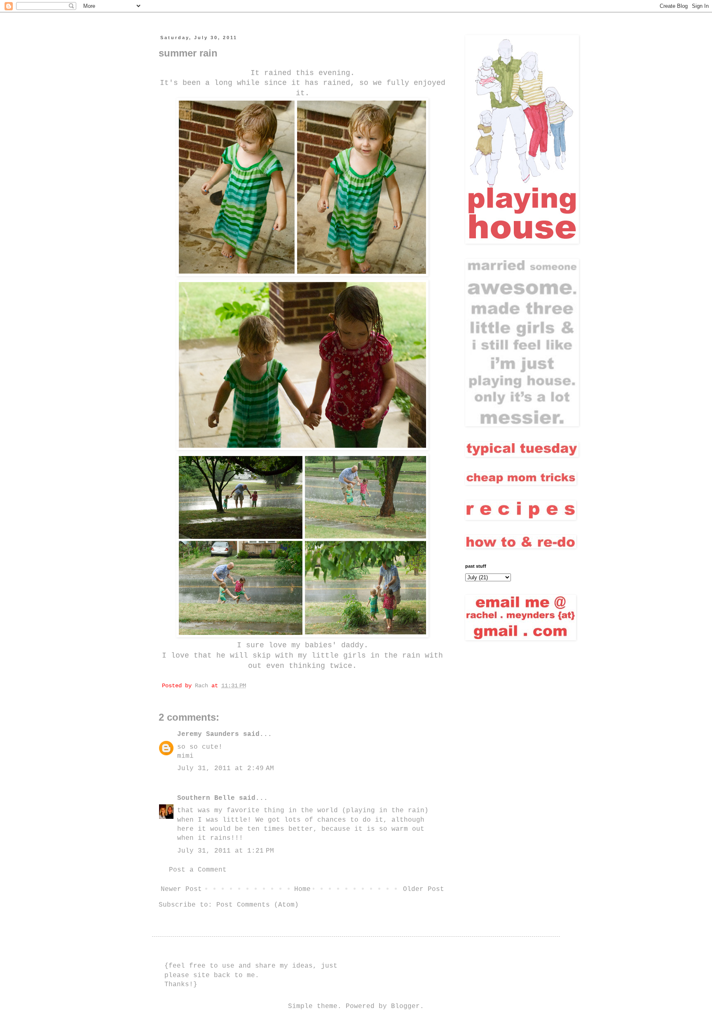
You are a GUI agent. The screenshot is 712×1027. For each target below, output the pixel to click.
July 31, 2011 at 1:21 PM (225, 851)
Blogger (405, 1006)
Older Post (423, 889)
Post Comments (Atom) (257, 905)
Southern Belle (206, 798)
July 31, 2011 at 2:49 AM (225, 768)
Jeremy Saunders (208, 734)
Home (302, 889)
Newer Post (181, 889)
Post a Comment (198, 870)
